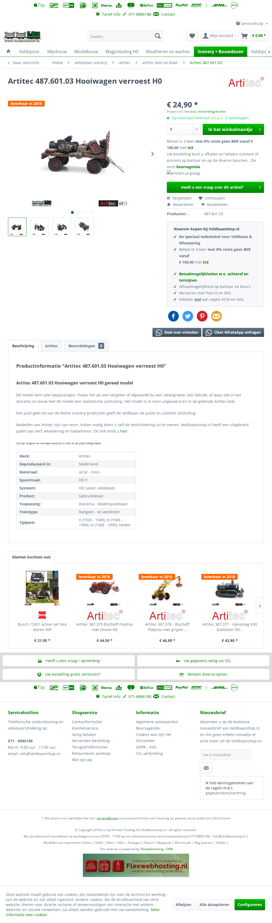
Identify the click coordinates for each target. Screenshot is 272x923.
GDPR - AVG (146, 747)
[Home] (8, 51)
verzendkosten (107, 818)
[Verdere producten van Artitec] (246, 86)
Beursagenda (148, 728)
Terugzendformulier (90, 747)
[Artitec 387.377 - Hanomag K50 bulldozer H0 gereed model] (230, 587)
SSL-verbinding (149, 753)
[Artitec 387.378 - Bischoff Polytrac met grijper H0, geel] (167, 587)
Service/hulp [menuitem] (252, 23)
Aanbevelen (217, 204)
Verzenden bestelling (91, 740)
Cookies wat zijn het (153, 734)
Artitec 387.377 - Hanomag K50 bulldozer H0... (229, 627)
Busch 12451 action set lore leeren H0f (42, 627)
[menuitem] (125, 36)
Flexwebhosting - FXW (157, 849)
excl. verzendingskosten (208, 111)
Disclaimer (145, 740)
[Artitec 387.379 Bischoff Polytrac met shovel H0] (105, 587)
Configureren (250, 904)
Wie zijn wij (82, 759)
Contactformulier (87, 721)
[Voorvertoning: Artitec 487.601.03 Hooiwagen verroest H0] (17, 227)
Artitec (51, 345)
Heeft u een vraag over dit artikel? (212, 187)
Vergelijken (181, 198)
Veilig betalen (84, 734)
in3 (190, 147)
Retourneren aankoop (91, 753)
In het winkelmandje (230, 129)
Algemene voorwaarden (157, 721)
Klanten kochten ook (31, 557)
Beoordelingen (85, 345)
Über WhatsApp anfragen (237, 332)
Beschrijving (23, 345)
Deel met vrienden (180, 332)
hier (124, 431)
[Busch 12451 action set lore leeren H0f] (42, 587)
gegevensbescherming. (226, 792)
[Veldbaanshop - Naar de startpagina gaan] (23, 37)
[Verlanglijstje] (192, 36)
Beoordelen (183, 204)
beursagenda (188, 166)
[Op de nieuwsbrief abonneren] (206, 768)
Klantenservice (85, 728)
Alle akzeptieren (214, 904)
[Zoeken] (157, 36)
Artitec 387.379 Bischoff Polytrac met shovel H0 (104, 627)
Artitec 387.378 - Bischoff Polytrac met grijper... (167, 627)
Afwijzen (183, 904)
